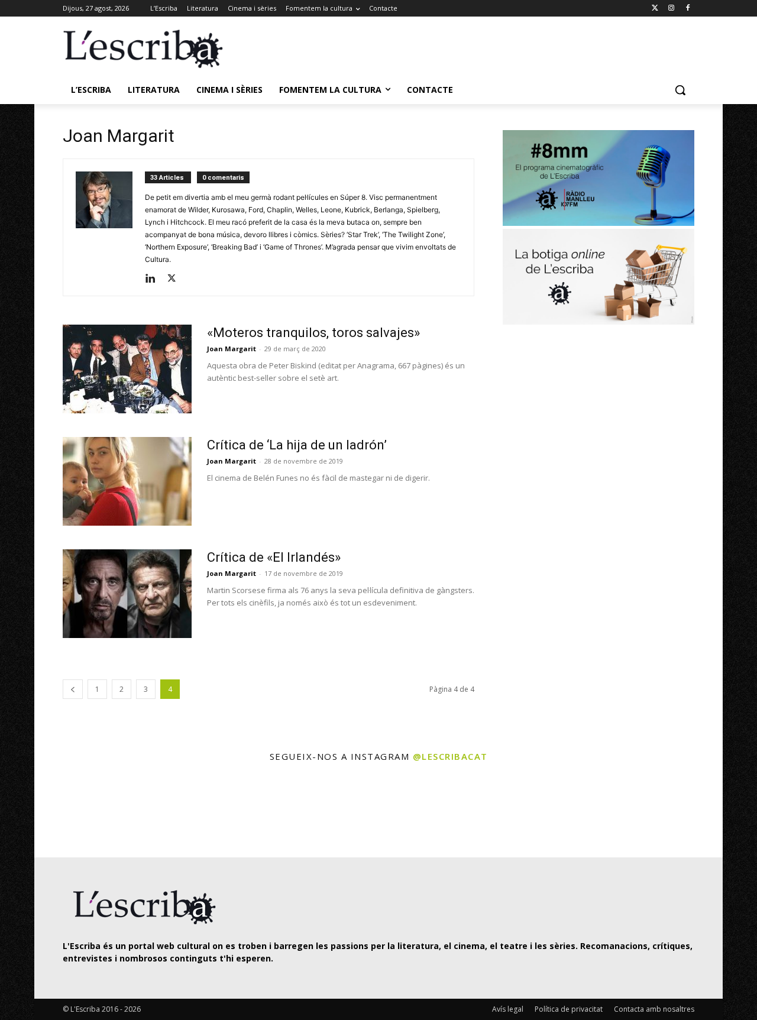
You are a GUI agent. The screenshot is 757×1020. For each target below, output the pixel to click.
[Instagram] (671, 8)
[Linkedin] (154, 279)
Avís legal (507, 1009)
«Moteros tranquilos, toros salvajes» (313, 332)
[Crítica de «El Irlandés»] (127, 593)
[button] (680, 90)
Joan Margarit (231, 348)
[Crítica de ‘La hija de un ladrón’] (127, 481)
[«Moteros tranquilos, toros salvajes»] (127, 369)
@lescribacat (450, 756)
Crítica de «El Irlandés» (274, 557)
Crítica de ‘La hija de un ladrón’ (297, 445)
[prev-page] (73, 689)
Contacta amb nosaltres (654, 1009)
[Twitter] (655, 8)
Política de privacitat (569, 1009)
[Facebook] (687, 8)
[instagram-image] (74, 811)
